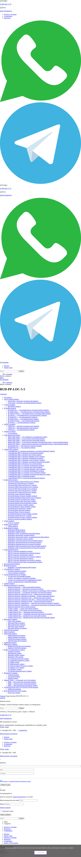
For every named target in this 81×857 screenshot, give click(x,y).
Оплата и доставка (10, 742)
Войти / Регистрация (11, 843)
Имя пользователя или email (9, 800)
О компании (8, 744)
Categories (3, 394)
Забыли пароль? (5, 807)
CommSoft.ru (23, 730)
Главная (2, 696)
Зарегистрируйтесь (19, 797)
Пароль (2, 804)
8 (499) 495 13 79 (5, 4)
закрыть (2, 698)
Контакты (7, 746)
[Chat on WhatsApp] (40, 101)
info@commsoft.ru (6, 11)
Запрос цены (8, 739)
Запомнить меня (7, 811)
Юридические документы (8, 734)
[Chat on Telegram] (40, 183)
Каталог (6, 737)
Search (21, 371)
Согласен (40, 852)
